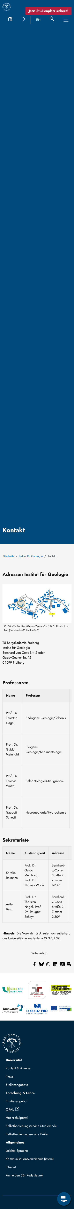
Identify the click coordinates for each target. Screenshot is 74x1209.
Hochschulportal (17, 1117)
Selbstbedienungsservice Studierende (31, 1126)
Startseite (8, 556)
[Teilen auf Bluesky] (41, 964)
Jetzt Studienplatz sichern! (48, 10)
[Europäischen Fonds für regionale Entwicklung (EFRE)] (61, 1009)
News (9, 1076)
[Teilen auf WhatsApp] (48, 964)
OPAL (10, 1109)
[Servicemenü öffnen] (64, 1199)
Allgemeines (15, 1142)
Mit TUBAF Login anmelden (27, 1176)
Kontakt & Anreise (18, 1068)
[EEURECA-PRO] (37, 1009)
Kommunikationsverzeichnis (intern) (30, 1158)
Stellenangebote (17, 1084)
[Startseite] (6, 7)
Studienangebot (16, 1101)
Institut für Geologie (31, 556)
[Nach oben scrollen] (64, 1182)
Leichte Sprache (17, 1150)
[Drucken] (69, 964)
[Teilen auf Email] (62, 964)
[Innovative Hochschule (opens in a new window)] (12, 1009)
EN (38, 19)
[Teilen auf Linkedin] (55, 964)
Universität (14, 1060)
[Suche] (52, 20)
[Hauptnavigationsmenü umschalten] (66, 20)
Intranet (11, 1167)
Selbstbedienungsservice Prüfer (27, 1134)
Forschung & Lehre (20, 1093)
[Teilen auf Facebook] (34, 964)
